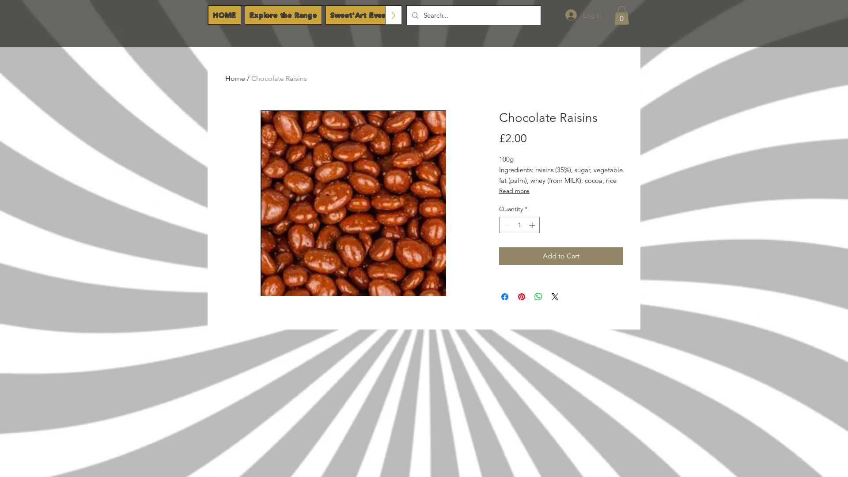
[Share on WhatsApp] (538, 297)
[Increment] (532, 225)
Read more (514, 191)
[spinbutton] (519, 225)
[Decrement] (505, 225)
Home (235, 78)
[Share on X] (555, 297)
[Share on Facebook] (505, 297)
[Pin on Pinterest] (521, 297)
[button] (621, 15)
